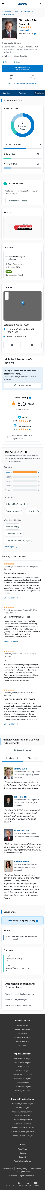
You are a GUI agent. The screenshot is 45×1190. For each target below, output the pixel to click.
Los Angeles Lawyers (23, 1062)
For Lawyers (22, 1045)
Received (12, 758)
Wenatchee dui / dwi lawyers (16, 999)
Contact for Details (18, 200)
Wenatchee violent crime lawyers (18, 1005)
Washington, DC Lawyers (22, 1074)
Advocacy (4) (12, 526)
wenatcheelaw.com (16, 336)
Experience (39, 93)
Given (32, 758)
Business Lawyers (22, 1108)
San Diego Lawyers (22, 1090)
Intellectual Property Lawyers (22, 1132)
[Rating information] (35, 33)
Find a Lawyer (22, 1025)
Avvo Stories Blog (22, 1041)
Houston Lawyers (22, 1070)
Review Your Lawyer (22, 1029)
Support (22, 1157)
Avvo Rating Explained (22, 1161)
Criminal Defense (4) (16, 504)
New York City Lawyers (22, 1058)
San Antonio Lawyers (22, 1086)
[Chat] (12, 345)
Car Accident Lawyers (22, 1124)
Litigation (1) (33, 511)
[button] (22, 303)
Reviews (22, 93)
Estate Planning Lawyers (22, 1120)
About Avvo (22, 1149)
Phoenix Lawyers (22, 1082)
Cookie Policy (35, 1168)
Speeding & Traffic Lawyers (22, 1136)
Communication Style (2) (18, 540)
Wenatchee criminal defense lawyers (19, 994)
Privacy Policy (21, 1168)
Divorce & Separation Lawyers (22, 1128)
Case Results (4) (14, 533)
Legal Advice (22, 1033)
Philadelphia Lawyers (22, 1078)
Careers (22, 1153)
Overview (6, 93)
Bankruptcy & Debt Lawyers (22, 1104)
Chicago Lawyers (22, 1066)
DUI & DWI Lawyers (22, 1116)
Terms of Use (8, 1168)
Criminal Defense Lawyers (22, 1112)
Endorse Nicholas (22, 750)
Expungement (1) (14, 511)
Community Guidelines (22, 1171)
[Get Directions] (32, 345)
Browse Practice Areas (22, 1037)
